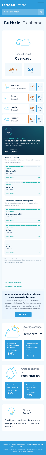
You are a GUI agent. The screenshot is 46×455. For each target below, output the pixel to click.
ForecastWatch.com (31, 449)
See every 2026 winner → (14, 282)
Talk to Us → (23, 314)
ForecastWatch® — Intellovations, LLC (26, 445)
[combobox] (20, 12)
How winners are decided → (14, 286)
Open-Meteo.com (28, 452)
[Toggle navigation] (40, 4)
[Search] (41, 12)
